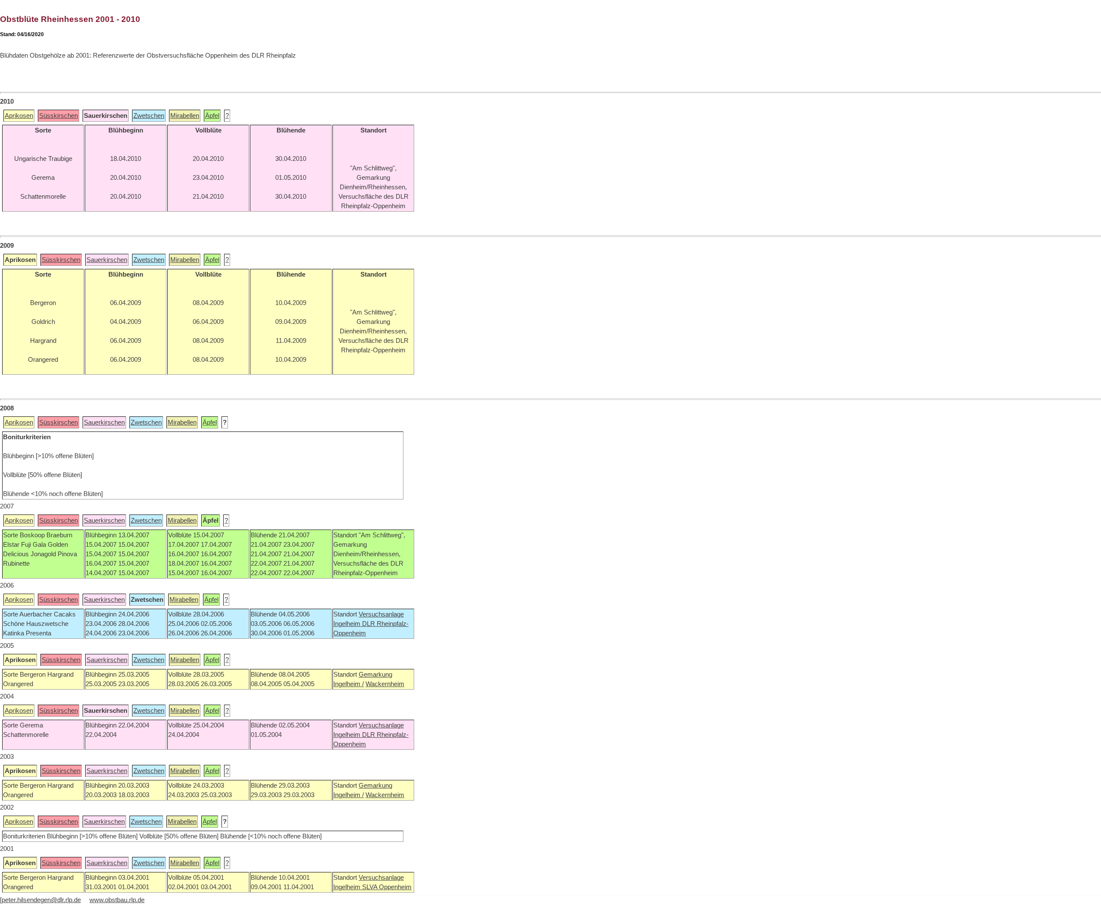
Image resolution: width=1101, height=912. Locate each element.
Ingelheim (347, 623)
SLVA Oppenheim (387, 887)
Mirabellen (184, 115)
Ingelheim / (348, 684)
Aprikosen (19, 115)
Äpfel (212, 115)
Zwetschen (148, 115)
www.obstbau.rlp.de (117, 900)
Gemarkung (375, 674)
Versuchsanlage (381, 614)
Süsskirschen (58, 115)
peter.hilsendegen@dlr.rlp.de (41, 900)
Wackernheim (385, 684)
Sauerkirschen (106, 259)
